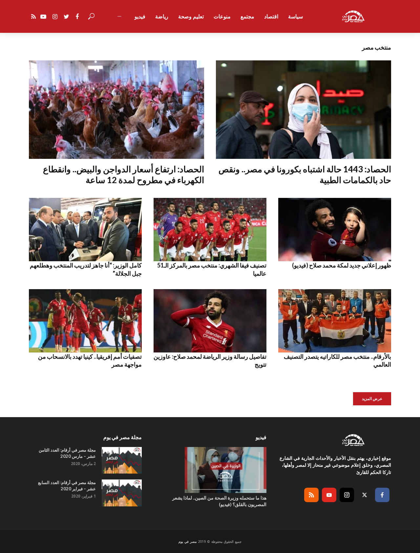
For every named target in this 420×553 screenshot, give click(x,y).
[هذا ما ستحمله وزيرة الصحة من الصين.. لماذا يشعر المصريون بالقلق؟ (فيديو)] (210, 470)
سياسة (295, 16)
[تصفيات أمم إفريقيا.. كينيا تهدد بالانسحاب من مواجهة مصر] (85, 320)
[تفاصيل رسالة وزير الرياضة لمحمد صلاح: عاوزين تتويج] (210, 320)
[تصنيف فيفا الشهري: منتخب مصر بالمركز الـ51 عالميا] (210, 229)
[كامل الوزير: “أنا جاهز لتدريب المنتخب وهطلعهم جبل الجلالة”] (85, 229)
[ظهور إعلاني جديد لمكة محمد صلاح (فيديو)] (334, 229)
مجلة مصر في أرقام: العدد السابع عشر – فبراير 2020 (67, 485)
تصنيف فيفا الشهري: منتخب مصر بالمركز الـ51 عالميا (211, 269)
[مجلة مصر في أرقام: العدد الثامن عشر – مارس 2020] (122, 460)
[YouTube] (329, 495)
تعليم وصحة (191, 16)
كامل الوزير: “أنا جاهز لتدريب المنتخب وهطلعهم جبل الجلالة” (86, 269)
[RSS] (311, 495)
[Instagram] (347, 495)
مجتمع (247, 16)
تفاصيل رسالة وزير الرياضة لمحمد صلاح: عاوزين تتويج (210, 360)
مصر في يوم (187, 541)
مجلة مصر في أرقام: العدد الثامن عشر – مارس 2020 (67, 453)
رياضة (161, 16)
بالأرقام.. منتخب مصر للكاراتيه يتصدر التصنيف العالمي (337, 360)
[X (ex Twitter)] (364, 495)
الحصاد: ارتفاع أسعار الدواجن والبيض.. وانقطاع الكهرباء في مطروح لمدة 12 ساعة (123, 174)
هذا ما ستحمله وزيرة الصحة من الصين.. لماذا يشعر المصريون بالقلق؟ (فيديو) (219, 501)
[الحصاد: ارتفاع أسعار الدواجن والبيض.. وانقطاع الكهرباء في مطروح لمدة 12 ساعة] (116, 109)
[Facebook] (382, 495)
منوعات (222, 16)
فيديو (140, 16)
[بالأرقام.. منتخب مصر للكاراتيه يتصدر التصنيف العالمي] (334, 320)
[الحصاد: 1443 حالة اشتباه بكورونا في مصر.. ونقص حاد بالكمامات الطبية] (303, 109)
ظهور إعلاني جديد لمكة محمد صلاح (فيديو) (341, 265)
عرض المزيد (372, 398)
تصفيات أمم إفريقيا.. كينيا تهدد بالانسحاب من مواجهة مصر (90, 360)
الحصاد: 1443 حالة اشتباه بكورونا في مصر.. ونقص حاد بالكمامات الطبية (305, 174)
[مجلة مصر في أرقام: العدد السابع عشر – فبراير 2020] (122, 492)
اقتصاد (271, 16)
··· (119, 16)
